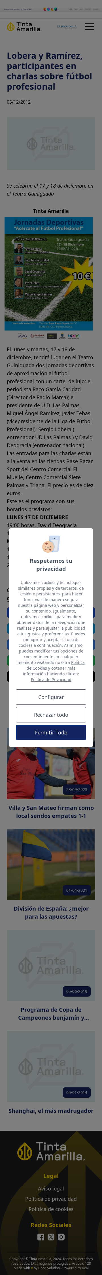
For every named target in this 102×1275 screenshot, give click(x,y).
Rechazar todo (51, 714)
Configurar (51, 697)
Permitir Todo (51, 732)
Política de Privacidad (51, 679)
